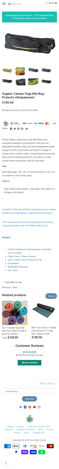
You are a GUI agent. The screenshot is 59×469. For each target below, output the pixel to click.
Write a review (29, 362)
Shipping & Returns (25, 429)
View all (51, 296)
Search (10, 426)
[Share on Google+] (22, 128)
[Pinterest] (29, 406)
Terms (26, 432)
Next (15, 287)
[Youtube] (34, 406)
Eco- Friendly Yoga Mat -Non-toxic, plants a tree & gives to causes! (14, 330)
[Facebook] (25, 406)
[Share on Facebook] (11, 128)
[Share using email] (27, 128)
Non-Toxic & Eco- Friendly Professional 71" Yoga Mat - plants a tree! (44, 330)
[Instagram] (39, 406)
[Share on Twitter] (15, 128)
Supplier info (39, 432)
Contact (20, 426)
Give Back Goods (38, 440)
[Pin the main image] (18, 128)
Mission (9, 429)
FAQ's (40, 429)
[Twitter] (20, 406)
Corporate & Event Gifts (38, 426)
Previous (6, 287)
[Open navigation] (4, 4)
